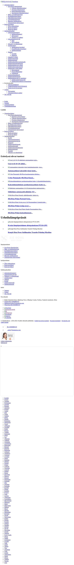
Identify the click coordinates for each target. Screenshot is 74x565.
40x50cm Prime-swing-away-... (19, 206)
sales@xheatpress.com (14, 330)
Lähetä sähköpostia (6, 341)
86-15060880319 (12, 327)
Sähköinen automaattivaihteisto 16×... (22, 192)
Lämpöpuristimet (9, 104)
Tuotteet (6, 103)
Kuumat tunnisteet (55, 321)
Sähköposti (4, 343)
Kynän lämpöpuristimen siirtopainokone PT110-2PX (27, 225)
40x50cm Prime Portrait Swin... (19, 199)
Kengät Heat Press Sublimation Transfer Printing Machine (29, 232)
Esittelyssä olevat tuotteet (42, 321)
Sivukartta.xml (66, 321)
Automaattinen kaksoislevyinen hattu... (22, 171)
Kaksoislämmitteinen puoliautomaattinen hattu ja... (27, 185)
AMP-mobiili (4, 322)
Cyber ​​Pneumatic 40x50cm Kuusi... (21, 178)
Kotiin (6, 101)
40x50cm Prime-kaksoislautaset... (20, 213)
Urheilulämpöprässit (10, 106)
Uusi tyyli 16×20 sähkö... (17, 164)
